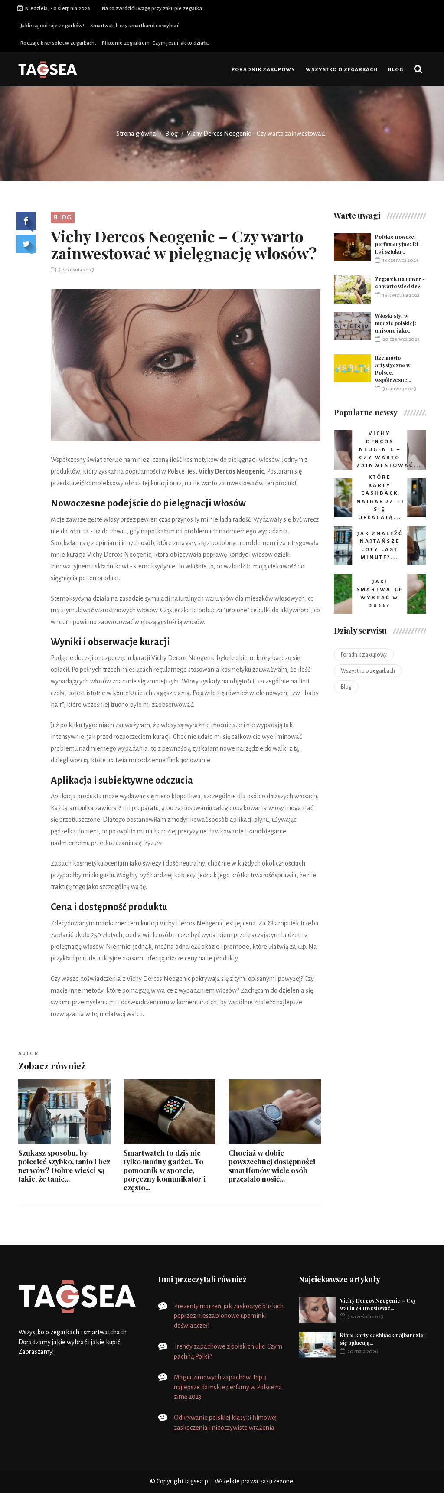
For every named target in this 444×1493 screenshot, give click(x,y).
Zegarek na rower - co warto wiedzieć (400, 282)
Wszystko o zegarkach (342, 69)
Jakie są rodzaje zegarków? (52, 26)
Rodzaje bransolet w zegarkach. (58, 43)
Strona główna (136, 133)
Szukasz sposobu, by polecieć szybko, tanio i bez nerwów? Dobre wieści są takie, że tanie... (64, 1165)
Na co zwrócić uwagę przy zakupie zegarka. (152, 8)
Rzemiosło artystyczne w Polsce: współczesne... (393, 368)
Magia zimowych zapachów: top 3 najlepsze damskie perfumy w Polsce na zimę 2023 (228, 1387)
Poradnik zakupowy (263, 69)
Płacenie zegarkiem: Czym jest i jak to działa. (155, 43)
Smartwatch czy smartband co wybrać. (135, 26)
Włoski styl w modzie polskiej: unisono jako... (395, 323)
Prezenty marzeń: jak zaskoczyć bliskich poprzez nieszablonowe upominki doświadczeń (229, 1316)
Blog (395, 69)
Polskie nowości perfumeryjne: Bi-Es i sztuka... (398, 244)
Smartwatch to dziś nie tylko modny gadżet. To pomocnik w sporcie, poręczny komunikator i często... (165, 1170)
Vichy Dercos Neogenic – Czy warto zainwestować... (378, 1304)
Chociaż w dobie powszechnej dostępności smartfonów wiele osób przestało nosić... (272, 1165)
